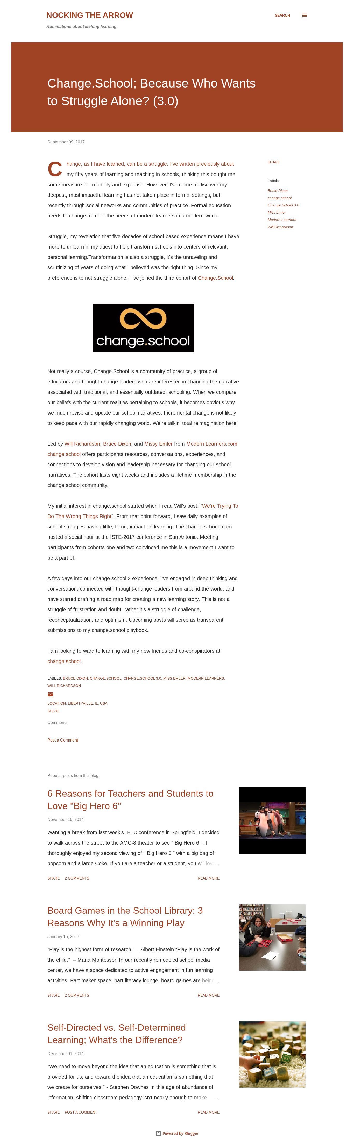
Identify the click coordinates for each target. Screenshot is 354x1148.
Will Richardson (82, 444)
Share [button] (274, 162)
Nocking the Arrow (89, 15)
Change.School (215, 278)
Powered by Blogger (180, 1133)
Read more (209, 878)
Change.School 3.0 (283, 205)
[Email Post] (50, 696)
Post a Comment (62, 740)
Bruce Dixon (117, 444)
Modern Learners (282, 219)
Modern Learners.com (211, 444)
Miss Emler (277, 212)
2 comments (77, 878)
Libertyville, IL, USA (87, 703)
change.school (64, 454)
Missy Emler (158, 444)
